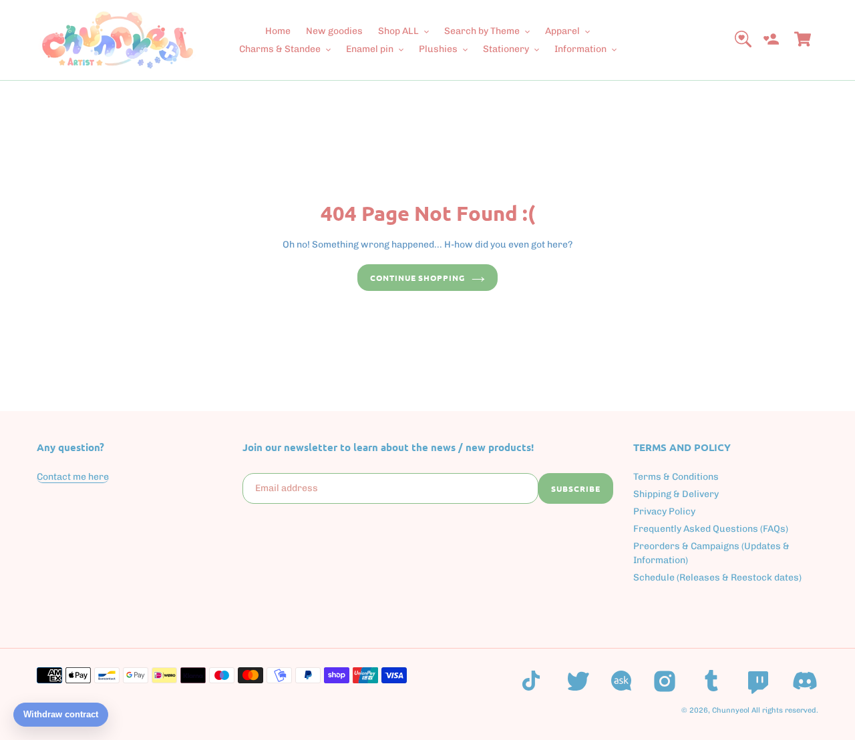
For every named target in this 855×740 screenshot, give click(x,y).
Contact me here (73, 476)
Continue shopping (417, 277)
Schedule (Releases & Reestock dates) (717, 577)
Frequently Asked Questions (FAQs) (710, 528)
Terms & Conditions (676, 476)
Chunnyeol (730, 710)
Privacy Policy (664, 511)
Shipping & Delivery (676, 494)
